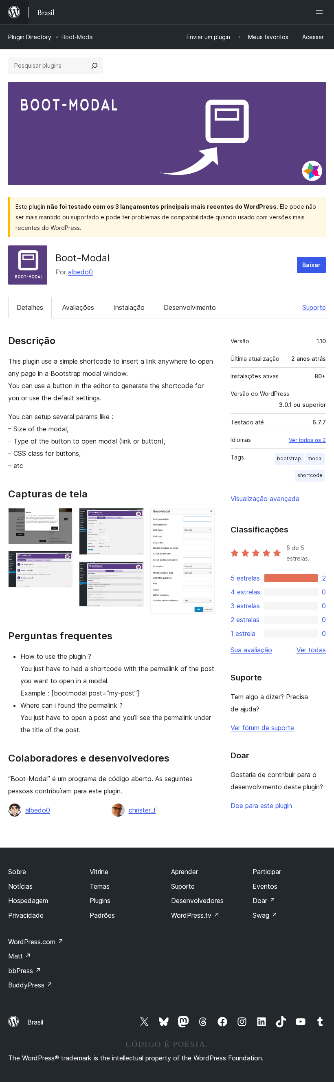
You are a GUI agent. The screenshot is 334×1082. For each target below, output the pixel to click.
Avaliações (78, 307)
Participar (267, 872)
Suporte (314, 307)
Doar (264, 901)
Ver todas (311, 650)
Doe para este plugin (261, 806)
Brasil (35, 1022)
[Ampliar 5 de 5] (204, 519)
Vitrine (99, 872)
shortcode (310, 475)
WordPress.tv (195, 915)
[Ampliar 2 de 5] (61, 562)
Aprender (184, 872)
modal (315, 458)
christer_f (142, 810)
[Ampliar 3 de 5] (133, 519)
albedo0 (80, 272)
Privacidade (26, 915)
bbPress (24, 971)
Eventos (265, 886)
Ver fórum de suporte (262, 728)
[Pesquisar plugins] (94, 65)
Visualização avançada (265, 499)
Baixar (311, 264)
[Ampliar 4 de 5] (133, 572)
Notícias (20, 886)
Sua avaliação (251, 650)
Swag (265, 915)
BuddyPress (30, 985)
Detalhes (30, 307)
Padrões (102, 915)
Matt (19, 956)
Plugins (100, 901)
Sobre (17, 872)
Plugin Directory (29, 36)
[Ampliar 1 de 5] (61, 519)
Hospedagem (28, 901)
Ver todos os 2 (307, 440)
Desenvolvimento (190, 307)
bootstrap (289, 458)
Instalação (129, 307)
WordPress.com (36, 942)
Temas (100, 886)
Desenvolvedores (197, 901)
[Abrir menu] (321, 12)
